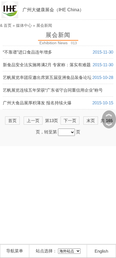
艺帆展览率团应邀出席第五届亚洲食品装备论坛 (47, 77)
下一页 (70, 120)
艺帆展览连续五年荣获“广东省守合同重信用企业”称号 (53, 90)
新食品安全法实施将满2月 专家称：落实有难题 (47, 64)
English (101, 251)
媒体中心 (24, 25)
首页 (8, 25)
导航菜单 (14, 250)
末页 (90, 120)
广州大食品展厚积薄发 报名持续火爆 (37, 102)
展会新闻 (44, 25)
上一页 (33, 120)
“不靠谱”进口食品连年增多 (27, 52)
